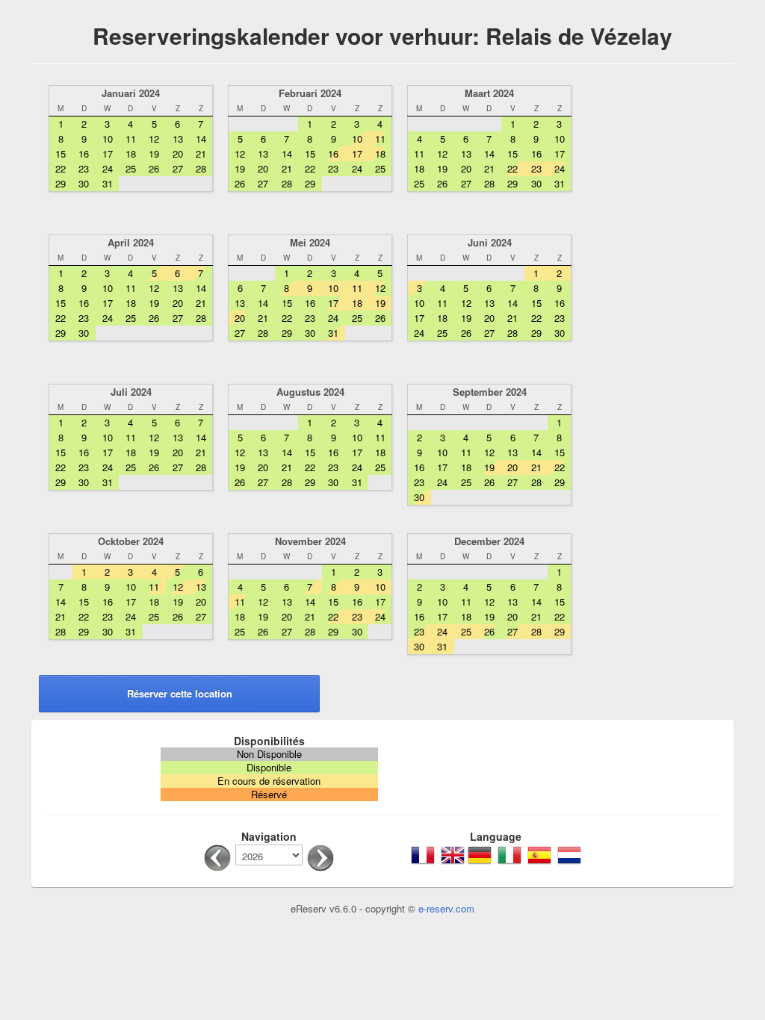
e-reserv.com (446, 908)
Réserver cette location (179, 693)
